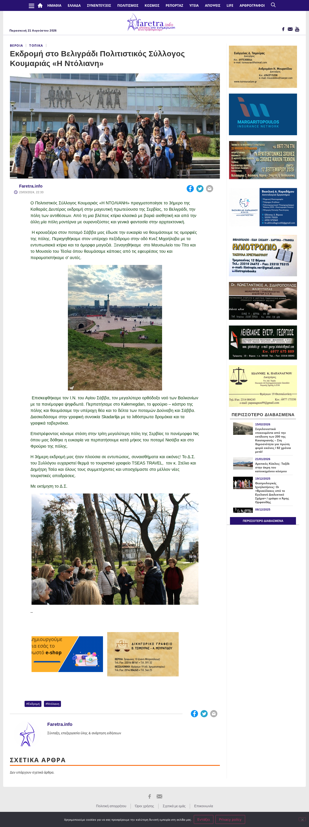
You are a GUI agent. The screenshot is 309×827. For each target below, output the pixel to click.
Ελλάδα (74, 5)
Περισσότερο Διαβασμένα (263, 521)
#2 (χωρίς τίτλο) (41, 5)
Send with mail (209, 189)
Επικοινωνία (203, 806)
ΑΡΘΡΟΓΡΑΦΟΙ (252, 5)
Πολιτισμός (127, 5)
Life (230, 5)
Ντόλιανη (53, 703)
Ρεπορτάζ (174, 5)
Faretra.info (30, 186)
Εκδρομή (34, 703)
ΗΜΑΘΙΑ (54, 5)
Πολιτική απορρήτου (111, 806)
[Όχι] (302, 819)
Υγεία (194, 5)
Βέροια (16, 45)
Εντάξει (203, 819)
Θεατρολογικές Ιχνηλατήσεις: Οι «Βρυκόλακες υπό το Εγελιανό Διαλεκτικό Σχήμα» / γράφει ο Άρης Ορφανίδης (272, 493)
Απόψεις (212, 5)
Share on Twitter (199, 189)
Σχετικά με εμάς (174, 806)
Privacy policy (230, 819)
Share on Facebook (190, 189)
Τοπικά (36, 45)
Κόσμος (152, 5)
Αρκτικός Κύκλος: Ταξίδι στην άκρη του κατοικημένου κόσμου (272, 467)
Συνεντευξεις (99, 5)
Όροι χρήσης (144, 806)
